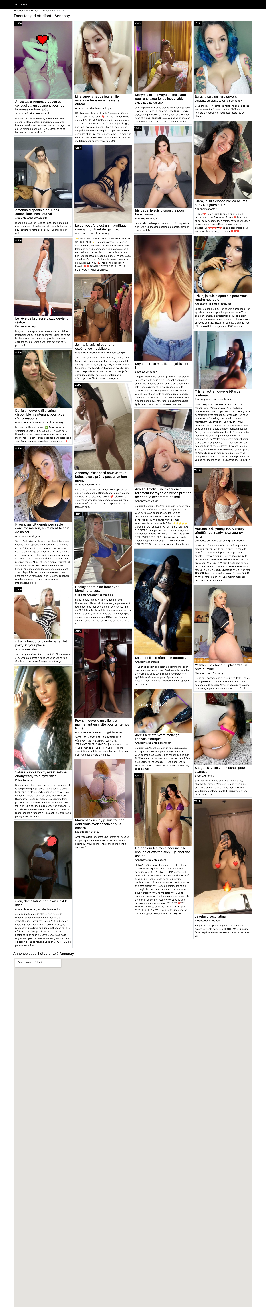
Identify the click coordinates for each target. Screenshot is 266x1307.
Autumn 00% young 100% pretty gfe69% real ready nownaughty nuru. (219, 532)
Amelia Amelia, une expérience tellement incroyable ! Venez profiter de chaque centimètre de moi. (163, 493)
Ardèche (46, 10)
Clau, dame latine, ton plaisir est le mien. (41, 903)
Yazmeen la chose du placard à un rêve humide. (221, 667)
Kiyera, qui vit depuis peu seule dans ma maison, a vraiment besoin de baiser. (42, 528)
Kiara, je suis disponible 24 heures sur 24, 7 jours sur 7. (221, 203)
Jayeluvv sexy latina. (211, 916)
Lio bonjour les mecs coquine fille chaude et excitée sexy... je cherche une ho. (162, 852)
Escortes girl (21, 10)
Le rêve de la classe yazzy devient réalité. (41, 320)
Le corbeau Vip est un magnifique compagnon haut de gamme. (101, 227)
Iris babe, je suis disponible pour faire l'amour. (159, 212)
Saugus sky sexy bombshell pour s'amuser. (220, 769)
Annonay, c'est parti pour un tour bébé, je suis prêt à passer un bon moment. (101, 476)
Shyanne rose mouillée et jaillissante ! (162, 365)
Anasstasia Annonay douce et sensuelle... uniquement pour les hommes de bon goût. (39, 105)
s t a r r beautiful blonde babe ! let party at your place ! (41, 643)
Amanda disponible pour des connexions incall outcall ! (37, 212)
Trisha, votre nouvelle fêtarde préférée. (217, 393)
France (34, 10)
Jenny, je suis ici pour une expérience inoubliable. (94, 346)
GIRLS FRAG (20, 4)
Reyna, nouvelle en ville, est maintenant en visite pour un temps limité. (102, 724)
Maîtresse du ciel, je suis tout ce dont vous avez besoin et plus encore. (99, 824)
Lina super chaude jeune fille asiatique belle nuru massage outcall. (97, 100)
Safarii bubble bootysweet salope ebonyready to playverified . (41, 774)
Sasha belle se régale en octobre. (160, 658)
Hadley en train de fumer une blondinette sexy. (97, 589)
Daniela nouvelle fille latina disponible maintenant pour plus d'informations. (39, 414)
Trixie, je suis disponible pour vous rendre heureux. (221, 298)
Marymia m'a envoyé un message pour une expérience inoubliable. (160, 96)
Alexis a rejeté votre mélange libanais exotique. (157, 737)
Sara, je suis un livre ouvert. (216, 96)
